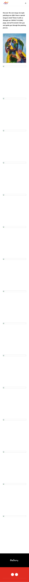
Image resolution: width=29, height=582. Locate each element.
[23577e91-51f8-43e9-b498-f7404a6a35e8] (14, 195)
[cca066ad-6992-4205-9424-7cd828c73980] (14, 99)
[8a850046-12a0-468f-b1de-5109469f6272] (14, 291)
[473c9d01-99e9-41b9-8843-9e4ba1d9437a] (14, 356)
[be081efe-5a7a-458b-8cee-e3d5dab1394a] (14, 131)
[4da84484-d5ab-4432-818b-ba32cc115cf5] (14, 227)
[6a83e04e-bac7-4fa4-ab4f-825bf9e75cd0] (14, 259)
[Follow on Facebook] (12, 574)
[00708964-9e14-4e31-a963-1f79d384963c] (14, 516)
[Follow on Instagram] (16, 574)
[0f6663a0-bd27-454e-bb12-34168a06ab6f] (14, 66)
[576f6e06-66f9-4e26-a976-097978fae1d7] (14, 388)
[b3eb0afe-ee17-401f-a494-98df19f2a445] (14, 163)
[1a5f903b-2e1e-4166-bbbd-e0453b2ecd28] (14, 452)
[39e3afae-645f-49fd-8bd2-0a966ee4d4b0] (14, 323)
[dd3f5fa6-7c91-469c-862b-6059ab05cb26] (14, 484)
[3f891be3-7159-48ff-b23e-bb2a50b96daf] (14, 62)
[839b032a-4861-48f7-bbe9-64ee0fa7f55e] (14, 420)
